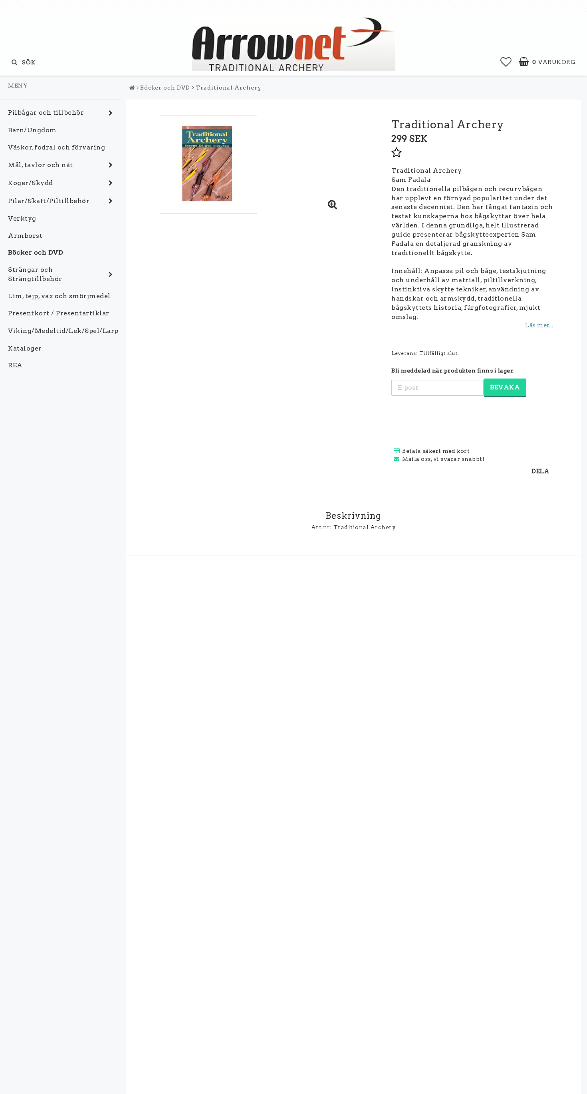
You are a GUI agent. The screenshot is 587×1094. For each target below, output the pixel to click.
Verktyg (22, 218)
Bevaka (505, 387)
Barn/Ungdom (32, 130)
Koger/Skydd (30, 183)
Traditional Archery (228, 87)
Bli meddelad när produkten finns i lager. (452, 370)
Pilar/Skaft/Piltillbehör (48, 201)
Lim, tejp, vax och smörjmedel (59, 296)
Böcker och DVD (35, 252)
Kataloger (25, 348)
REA (15, 365)
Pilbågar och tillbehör (46, 112)
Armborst (25, 235)
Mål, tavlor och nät (40, 165)
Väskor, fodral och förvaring (56, 147)
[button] (506, 62)
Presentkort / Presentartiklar (58, 313)
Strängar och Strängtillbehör (35, 274)
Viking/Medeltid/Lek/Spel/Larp (63, 331)
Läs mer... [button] (539, 325)
